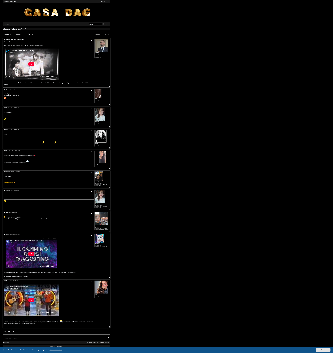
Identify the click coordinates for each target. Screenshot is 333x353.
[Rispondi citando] (91, 40)
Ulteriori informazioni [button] (56, 350)
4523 (101, 123)
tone (96, 225)
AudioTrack (97, 243)
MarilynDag (97, 164)
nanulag (97, 52)
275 (100, 165)
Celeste (97, 143)
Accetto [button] (323, 350)
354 (100, 245)
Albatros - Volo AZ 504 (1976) (14, 29)
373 (100, 54)
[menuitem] (15, 1)
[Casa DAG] (57, 12)
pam (96, 98)
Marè (96, 294)
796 (100, 100)
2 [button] (105, 34)
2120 (101, 296)
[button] (108, 34)
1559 (101, 183)
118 (100, 227)
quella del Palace (99, 181)
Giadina (97, 121)
